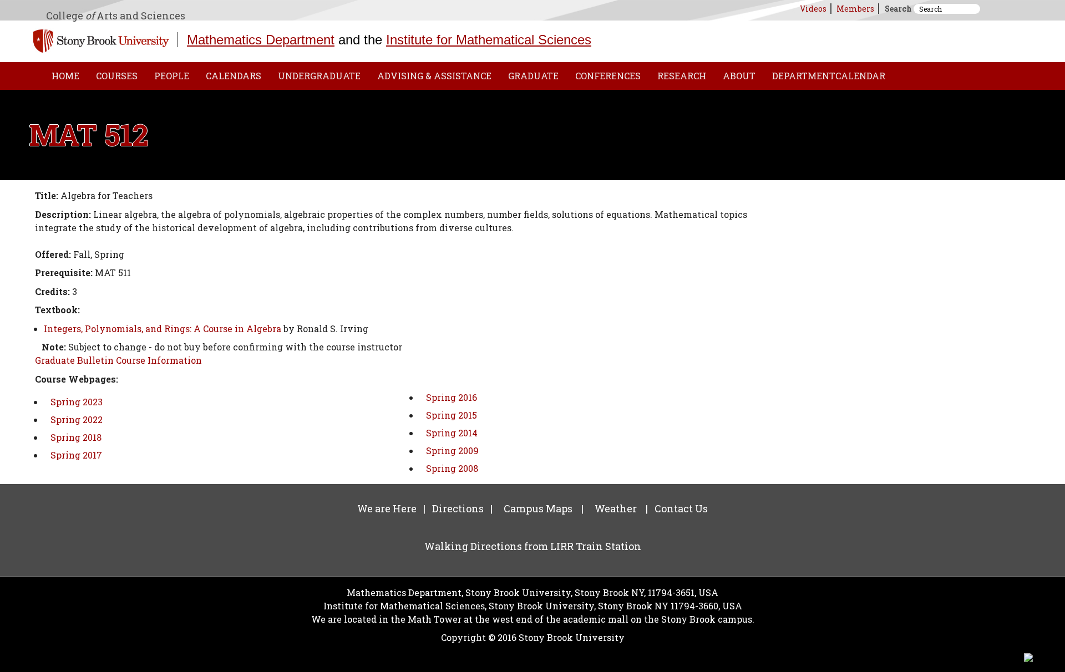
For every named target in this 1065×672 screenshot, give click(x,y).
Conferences (608, 76)
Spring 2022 (76, 419)
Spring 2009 (452, 450)
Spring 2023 (76, 402)
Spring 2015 (451, 415)
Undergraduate (319, 76)
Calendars (233, 76)
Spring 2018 (76, 437)
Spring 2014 (452, 433)
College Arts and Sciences (115, 15)
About (739, 76)
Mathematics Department (260, 39)
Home (65, 76)
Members (855, 8)
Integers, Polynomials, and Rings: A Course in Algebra (162, 328)
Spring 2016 (451, 397)
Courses (117, 76)
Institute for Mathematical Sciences (488, 39)
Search (898, 8)
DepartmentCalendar (828, 76)
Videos (813, 8)
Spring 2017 (76, 455)
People (171, 76)
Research (681, 76)
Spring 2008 (452, 468)
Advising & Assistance (434, 76)
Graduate (533, 76)
